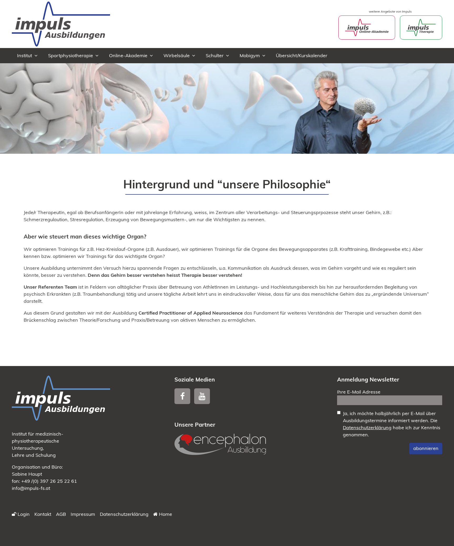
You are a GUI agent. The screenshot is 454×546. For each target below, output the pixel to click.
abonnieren (425, 448)
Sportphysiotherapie (70, 55)
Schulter (215, 55)
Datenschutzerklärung (367, 428)
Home (165, 514)
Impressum (83, 514)
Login (23, 514)
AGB (61, 514)
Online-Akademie (128, 55)
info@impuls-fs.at (31, 488)
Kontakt (42, 514)
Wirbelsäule (176, 55)
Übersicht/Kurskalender (301, 55)
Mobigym (250, 55)
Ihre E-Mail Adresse (358, 392)
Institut (24, 55)
